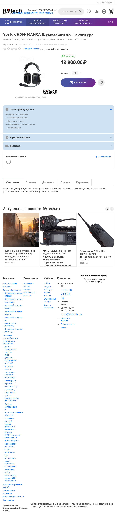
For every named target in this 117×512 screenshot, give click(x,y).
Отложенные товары (50, 300)
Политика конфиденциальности (13, 495)
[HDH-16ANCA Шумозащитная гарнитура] (30, 75)
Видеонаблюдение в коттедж (13, 300)
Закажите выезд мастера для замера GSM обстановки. (10, 475)
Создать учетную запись (48, 289)
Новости (7, 286)
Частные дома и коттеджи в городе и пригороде (10, 372)
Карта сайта (8, 499)
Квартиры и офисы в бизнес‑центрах (12, 383)
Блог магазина (10, 283)
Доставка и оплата (28, 284)
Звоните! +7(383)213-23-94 (40, 10)
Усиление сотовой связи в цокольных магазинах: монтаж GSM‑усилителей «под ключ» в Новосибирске (12, 429)
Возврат (27, 295)
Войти (47, 283)
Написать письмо (65, 319)
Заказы (47, 295)
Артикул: (43, 49)
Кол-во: (64, 73)
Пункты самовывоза (29, 290)
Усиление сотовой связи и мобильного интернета (10, 339)
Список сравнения (49, 306)
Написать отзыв (31, 48)
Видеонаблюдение (12, 290)
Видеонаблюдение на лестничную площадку (13, 321)
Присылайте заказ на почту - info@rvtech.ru (32, 12)
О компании (9, 490)
